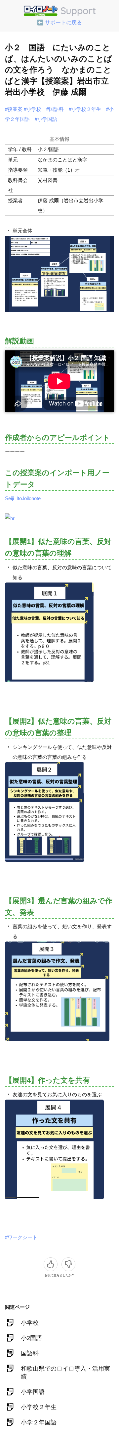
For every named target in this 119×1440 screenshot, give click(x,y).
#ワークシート (21, 1237)
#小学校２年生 (85, 109)
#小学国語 (46, 119)
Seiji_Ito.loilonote (23, 498)
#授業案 (13, 109)
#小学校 (32, 109)
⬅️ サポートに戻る (59, 22)
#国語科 (55, 109)
